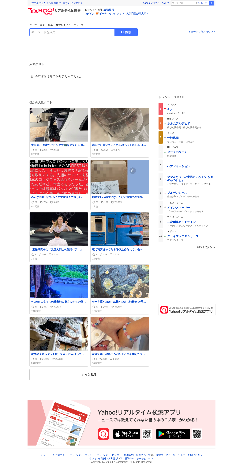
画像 (42, 25)
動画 (50, 25)
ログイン (89, 13)
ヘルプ (165, 3)
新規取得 (109, 9)
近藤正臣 (202, 3)
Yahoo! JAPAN (151, 3)
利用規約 (129, 455)
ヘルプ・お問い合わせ (190, 455)
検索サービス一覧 (166, 455)
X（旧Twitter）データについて (137, 458)
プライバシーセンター (109, 455)
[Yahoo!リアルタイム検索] (55, 9)
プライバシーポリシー (82, 455)
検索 (128, 32)
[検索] (211, 3)
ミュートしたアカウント (201, 31)
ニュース (79, 25)
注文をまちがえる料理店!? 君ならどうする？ (57, 3)
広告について (143, 455)
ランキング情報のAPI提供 (103, 458)
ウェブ (33, 25)
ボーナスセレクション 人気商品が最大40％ (124, 13)
